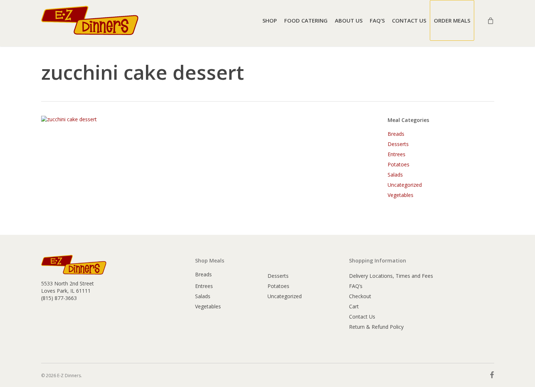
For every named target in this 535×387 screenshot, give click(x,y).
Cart (354, 306)
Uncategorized (405, 184)
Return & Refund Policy (376, 326)
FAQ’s (355, 286)
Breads (396, 133)
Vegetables (400, 194)
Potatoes (398, 164)
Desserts (398, 144)
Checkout (360, 296)
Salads (395, 174)
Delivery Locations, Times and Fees (391, 275)
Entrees (396, 154)
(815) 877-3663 (59, 298)
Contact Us (362, 316)
